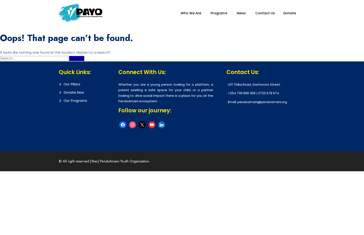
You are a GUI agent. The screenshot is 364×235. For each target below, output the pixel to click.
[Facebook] (122, 124)
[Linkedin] (161, 124)
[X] (142, 124)
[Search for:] (34, 58)
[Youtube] (151, 124)
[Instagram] (132, 124)
